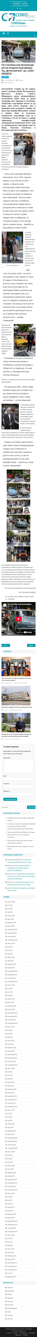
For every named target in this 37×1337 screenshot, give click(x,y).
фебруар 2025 (11, 964)
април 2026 (11, 915)
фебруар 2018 (11, 1256)
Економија (10, 1291)
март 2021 (10, 1127)
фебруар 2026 (11, 922)
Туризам (10, 1315)
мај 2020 (10, 1162)
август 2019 (11, 1193)
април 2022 (11, 1082)
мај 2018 (10, 1245)
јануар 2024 (11, 1009)
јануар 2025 (11, 967)
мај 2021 (10, 1120)
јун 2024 (9, 992)
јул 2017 (9, 1273)
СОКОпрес (18, 23)
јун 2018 (9, 1242)
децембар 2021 (12, 1096)
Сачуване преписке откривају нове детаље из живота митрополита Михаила (18, 868)
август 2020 (11, 1151)
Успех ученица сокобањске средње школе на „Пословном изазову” (16, 679)
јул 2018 (9, 1238)
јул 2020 (9, 1155)
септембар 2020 (12, 1148)
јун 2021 (9, 1117)
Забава (9, 1294)
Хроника (10, 1319)
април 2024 (11, 999)
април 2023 (11, 1040)
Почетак (9, 1333)
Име (5, 776)
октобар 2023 (11, 1020)
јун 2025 (9, 950)
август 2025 (11, 943)
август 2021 (11, 1110)
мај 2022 (10, 1079)
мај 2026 (10, 912)
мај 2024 (10, 995)
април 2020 (11, 1165)
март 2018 (10, 1252)
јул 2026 (9, 905)
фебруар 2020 (11, 1172)
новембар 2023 (12, 1016)
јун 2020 (9, 1158)
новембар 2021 (12, 1099)
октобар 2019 (11, 1186)
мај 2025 (10, 954)
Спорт (9, 1312)
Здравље (10, 1298)
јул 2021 (9, 1113)
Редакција (20, 80)
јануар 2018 (11, 1259)
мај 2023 (10, 1037)
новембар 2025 (12, 933)
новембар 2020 (12, 1141)
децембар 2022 (12, 1054)
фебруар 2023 (11, 1047)
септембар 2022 (12, 1065)
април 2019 (11, 1207)
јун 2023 (9, 1033)
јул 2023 (9, 1030)
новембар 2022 (12, 1058)
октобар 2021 (11, 1103)
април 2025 (11, 957)
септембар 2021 (12, 1106)
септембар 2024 (12, 981)
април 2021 (11, 1124)
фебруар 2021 (11, 1131)
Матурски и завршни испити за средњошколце (17, 707)
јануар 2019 (11, 1217)
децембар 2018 (12, 1221)
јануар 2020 (11, 1176)
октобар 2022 (11, 1061)
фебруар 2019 (11, 1214)
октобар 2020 (11, 1145)
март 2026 (10, 919)
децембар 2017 (12, 1263)
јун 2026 (9, 908)
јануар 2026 (11, 926)
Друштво (5, 77)
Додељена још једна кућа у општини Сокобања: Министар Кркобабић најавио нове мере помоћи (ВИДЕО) (7, 645)
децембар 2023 (12, 1013)
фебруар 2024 (11, 1006)
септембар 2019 (12, 1190)
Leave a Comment (8, 82)
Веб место (6, 791)
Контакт (25, 1335)
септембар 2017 (12, 1270)
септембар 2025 (12, 940)
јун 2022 (9, 1075)
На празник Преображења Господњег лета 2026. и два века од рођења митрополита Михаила (21, 876)
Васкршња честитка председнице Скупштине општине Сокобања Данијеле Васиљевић (16, 735)
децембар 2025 (12, 929)
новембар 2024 (12, 974)
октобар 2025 (11, 936)
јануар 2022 (11, 1092)
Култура (10, 1301)
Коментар (7, 758)
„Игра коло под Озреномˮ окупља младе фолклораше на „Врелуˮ (19, 842)
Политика (10, 1305)
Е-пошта (6, 783)
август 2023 (11, 1027)
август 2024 (11, 985)
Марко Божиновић (17, 710)
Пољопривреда (12, 1308)
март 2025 (10, 961)
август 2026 (11, 902)
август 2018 (11, 1235)
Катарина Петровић (22, 683)
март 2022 (10, 1086)
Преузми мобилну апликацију (20, 5)
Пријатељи (18, 1335)
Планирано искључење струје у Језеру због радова (21, 819)
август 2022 (11, 1068)
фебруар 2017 (11, 1276)
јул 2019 (9, 1197)
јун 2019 (9, 1200)
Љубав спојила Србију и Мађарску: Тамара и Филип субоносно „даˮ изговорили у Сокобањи (21, 834)
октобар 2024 (11, 978)
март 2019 (10, 1211)
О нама (16, 1333)
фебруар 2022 (11, 1089)
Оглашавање (23, 1333)
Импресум (32, 1333)
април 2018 (11, 1249)
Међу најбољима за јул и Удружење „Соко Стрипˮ (20, 848)
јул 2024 (9, 988)
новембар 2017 (12, 1266)
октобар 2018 (11, 1228)
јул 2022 (9, 1072)
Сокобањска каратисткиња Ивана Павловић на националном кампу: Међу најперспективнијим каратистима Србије (21, 826)
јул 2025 (9, 947)
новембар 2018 (12, 1224)
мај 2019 (10, 1204)
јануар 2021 (11, 1134)
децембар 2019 (12, 1179)
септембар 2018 (12, 1231)
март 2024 (10, 1002)
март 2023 (10, 1044)
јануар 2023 (11, 1051)
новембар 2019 (12, 1183)
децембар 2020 (12, 1138)
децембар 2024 (12, 971)
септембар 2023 (12, 1023)
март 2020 (10, 1169)
